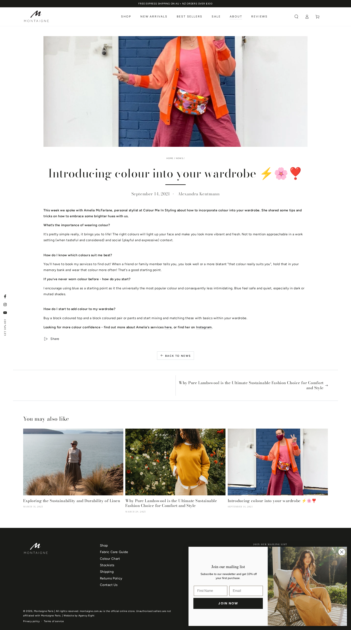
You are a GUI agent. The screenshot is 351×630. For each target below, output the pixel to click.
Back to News (178, 355)
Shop (104, 545)
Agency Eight (86, 615)
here (168, 327)
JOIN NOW (228, 603)
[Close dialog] (341, 551)
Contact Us (109, 585)
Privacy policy (31, 621)
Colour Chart (110, 559)
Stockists (107, 565)
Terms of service (54, 621)
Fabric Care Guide (114, 552)
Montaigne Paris (44, 611)
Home (169, 158)
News (179, 158)
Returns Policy (111, 578)
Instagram (204, 327)
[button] (296, 16)
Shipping (107, 572)
